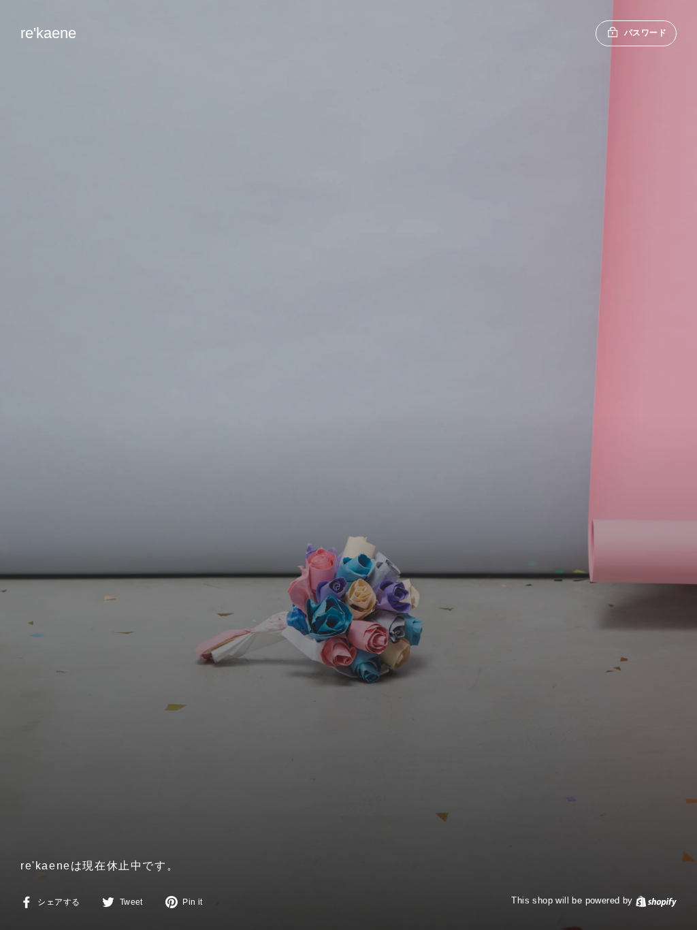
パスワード (645, 32)
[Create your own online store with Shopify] (656, 900)
